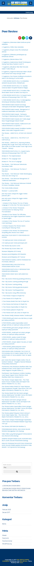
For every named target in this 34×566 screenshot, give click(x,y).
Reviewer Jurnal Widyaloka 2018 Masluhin (14, 254)
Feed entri (5, 538)
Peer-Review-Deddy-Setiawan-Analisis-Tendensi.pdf (17, 315)
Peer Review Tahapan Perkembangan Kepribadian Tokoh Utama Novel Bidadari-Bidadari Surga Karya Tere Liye (17, 421)
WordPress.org (7, 544)
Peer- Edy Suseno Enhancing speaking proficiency (16, 279)
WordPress (23, 561)
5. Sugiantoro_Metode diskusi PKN (12, 59)
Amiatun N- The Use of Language (12, 161)
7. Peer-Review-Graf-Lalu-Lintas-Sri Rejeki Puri (15, 312)
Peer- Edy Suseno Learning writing (12, 284)
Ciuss (21, 562)
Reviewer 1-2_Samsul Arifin (10, 191)
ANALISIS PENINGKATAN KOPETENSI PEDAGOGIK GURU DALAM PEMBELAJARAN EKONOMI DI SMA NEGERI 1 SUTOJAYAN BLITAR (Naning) (17, 445)
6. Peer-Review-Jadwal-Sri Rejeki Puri (12, 310)
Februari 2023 (6, 509)
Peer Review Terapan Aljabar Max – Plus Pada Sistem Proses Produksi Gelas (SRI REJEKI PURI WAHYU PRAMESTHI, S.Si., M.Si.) (15, 382)
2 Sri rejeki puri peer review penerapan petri (14, 243)
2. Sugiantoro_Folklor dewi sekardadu (13, 47)
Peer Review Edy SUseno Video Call (12, 248)
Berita (4, 524)
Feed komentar (7, 541)
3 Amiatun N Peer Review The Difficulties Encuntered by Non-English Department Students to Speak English (16, 216)
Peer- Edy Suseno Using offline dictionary (14, 293)
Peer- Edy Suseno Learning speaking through (15, 281)
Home (17, 18)
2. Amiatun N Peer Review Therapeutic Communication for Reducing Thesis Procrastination (13, 210)
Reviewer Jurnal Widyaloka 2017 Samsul (13, 257)
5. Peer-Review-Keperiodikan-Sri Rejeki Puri (14, 307)
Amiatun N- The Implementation (11, 156)
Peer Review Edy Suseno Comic (11, 246)
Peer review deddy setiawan (10, 188)
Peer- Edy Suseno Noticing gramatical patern (15, 287)
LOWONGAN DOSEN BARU (11, 486)
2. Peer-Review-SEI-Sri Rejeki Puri (11, 298)
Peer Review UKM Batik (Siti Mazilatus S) (14, 426)
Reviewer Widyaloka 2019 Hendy (11, 251)
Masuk (4, 535)
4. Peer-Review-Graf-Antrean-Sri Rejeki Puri (14, 304)
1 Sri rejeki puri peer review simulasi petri (14, 240)
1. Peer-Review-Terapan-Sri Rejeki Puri (13, 296)
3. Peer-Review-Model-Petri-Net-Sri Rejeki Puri (15, 301)
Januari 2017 (6, 512)
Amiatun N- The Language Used (11, 159)
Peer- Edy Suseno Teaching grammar (13, 290)
